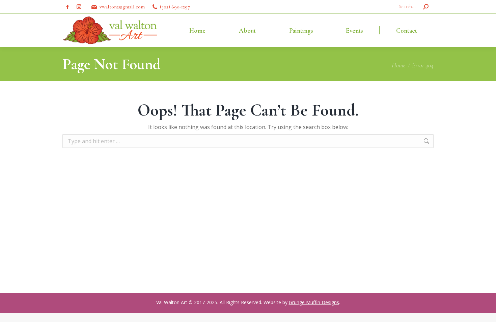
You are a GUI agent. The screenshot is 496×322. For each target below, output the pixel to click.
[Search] (426, 6)
